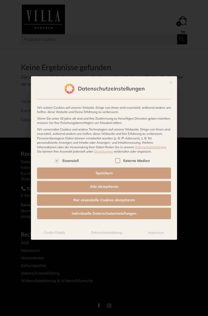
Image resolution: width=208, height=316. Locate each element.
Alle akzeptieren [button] (104, 186)
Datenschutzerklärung (150, 147)
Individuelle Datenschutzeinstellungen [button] (104, 213)
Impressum (156, 232)
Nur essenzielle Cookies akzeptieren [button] (104, 200)
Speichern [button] (104, 173)
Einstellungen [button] (103, 151)
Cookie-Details (54, 232)
